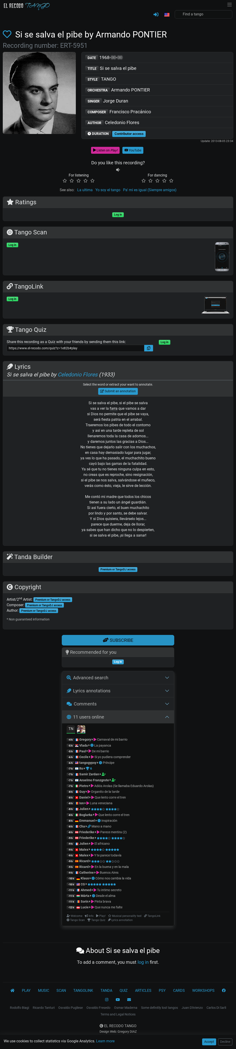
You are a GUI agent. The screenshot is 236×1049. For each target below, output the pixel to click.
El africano (102, 843)
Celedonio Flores (113, 122)
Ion (81, 803)
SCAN (61, 990)
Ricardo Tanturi (44, 1007)
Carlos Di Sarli (216, 1007)
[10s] (118, 170)
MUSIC (43, 990)
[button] (166, 15)
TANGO (102, 79)
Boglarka (85, 815)
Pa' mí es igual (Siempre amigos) (150, 190)
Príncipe (108, 763)
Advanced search (90, 677)
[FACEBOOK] (223, 990)
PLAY (26, 990)
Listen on (107, 150)
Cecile (83, 757)
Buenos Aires (108, 872)
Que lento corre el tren (110, 797)
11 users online (88, 717)
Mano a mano (101, 826)
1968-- (105, 57)
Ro (81, 768)
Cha (82, 826)
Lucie (85, 907)
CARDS (179, 990)
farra (114, 408)
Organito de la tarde (104, 791)
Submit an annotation (120, 391)
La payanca (102, 745)
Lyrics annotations (91, 691)
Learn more (105, 1041)
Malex (83, 849)
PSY (162, 990)
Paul (82, 751)
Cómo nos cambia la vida (113, 878)
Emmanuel (87, 820)
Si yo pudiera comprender (112, 757)
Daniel (84, 797)
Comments (85, 704)
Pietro (83, 786)
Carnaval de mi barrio (111, 739)
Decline (225, 1041)
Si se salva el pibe (112, 68)
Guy (82, 791)
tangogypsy (87, 763)
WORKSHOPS (203, 990)
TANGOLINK (83, 990)
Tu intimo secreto (108, 890)
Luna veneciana (100, 803)
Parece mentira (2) (113, 832)
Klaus (85, 878)
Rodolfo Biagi (19, 1007)
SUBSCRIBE (121, 640)
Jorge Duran (108, 101)
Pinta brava (102, 901)
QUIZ (124, 990)
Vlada (83, 745)
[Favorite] (8, 34)
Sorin (84, 901)
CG (83, 884)
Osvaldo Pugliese (70, 1007)
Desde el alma (105, 896)
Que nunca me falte (108, 907)
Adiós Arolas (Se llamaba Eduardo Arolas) (124, 786)
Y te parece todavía (107, 855)
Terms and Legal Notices (118, 1014)
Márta (85, 896)
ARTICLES (143, 990)
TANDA (106, 990)
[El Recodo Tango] (12, 990)
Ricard (84, 861)
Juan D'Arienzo (192, 1007)
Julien (84, 809)
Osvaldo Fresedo (98, 1007)
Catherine (86, 872)
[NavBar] (229, 4)
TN (70, 729)
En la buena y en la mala (111, 867)
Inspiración (109, 820)
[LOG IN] (155, 14)
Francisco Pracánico (119, 111)
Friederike (86, 832)
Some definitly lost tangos (159, 1007)
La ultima (85, 190)
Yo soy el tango (107, 190)
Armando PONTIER (119, 90)
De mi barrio (100, 751)
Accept (209, 1041)
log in (143, 962)
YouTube (134, 150)
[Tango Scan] (92, 745)
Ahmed (86, 890)
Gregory (85, 739)
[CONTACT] (129, 999)
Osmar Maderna (125, 1007)
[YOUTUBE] (118, 999)
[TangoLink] (89, 826)
